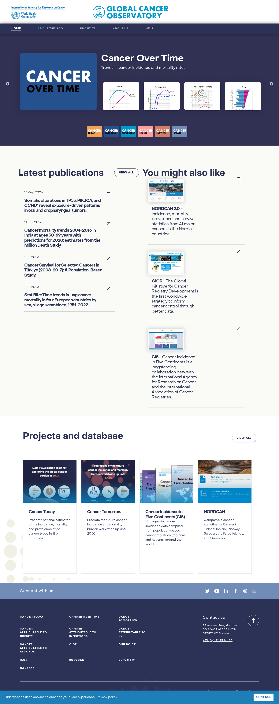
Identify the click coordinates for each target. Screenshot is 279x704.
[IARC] (38, 12)
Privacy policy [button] (107, 697)
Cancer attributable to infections (82, 632)
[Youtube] (216, 591)
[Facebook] (235, 591)
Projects (88, 28)
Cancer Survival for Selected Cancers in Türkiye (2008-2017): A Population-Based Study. (63, 270)
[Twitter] (207, 591)
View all (126, 172)
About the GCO (50, 28)
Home (16, 28)
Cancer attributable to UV (132, 632)
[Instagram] (245, 591)
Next (271, 84)
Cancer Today (32, 616)
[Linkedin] (226, 591)
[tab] (94, 132)
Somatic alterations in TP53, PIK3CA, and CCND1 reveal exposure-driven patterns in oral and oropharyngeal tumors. (62, 205)
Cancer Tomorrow (128, 618)
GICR (73, 644)
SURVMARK (127, 660)
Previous (7, 84)
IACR (24, 660)
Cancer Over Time (84, 616)
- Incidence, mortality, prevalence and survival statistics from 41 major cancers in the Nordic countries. (173, 221)
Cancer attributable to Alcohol (33, 648)
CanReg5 (27, 668)
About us (121, 28)
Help (149, 28)
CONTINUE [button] (263, 697)
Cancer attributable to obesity (33, 632)
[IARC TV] (254, 591)
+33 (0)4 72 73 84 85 (217, 640)
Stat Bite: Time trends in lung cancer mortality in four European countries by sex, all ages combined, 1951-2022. (60, 299)
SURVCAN (76, 660)
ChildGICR (127, 644)
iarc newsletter (215, 12)
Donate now (252, 12)
